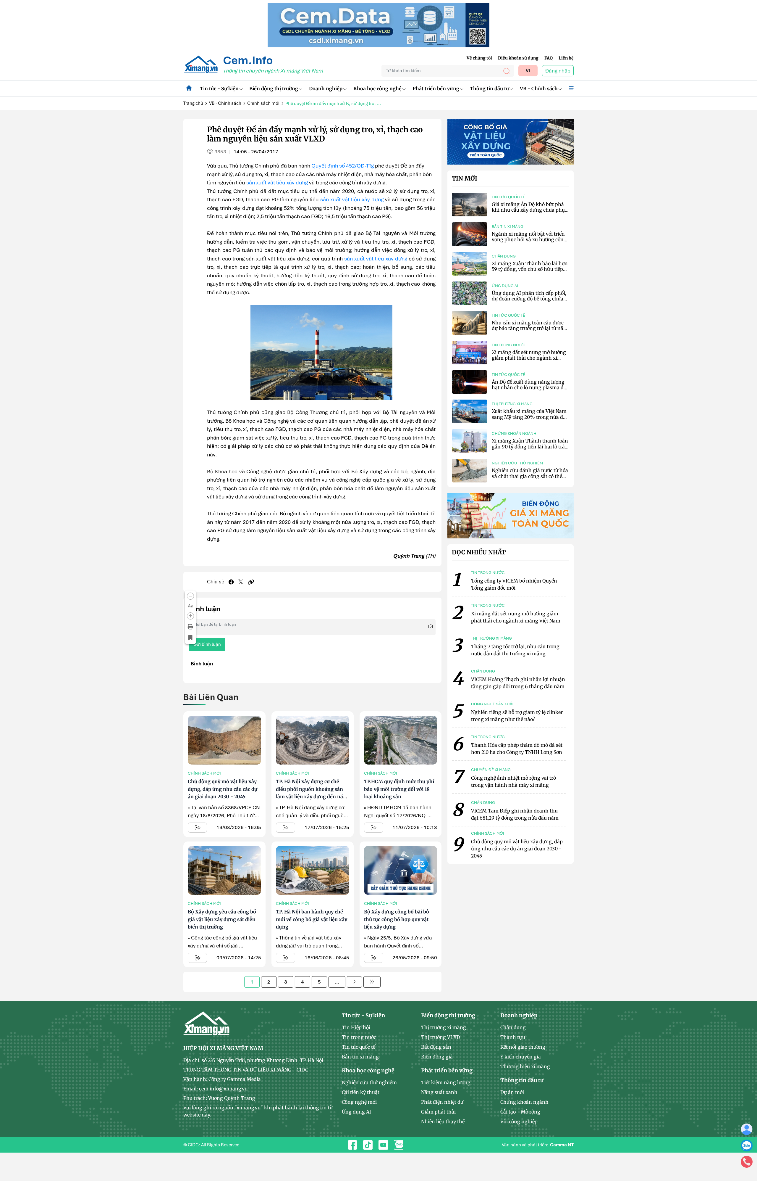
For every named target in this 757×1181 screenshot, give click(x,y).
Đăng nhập (557, 70)
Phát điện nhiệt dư (442, 1102)
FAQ (548, 58)
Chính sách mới (263, 103)
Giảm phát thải (438, 1112)
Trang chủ (193, 103)
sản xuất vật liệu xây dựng (277, 182)
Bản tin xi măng (507, 226)
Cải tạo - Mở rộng (520, 1112)
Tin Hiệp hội (356, 1027)
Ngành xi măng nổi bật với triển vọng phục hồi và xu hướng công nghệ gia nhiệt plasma (529, 239)
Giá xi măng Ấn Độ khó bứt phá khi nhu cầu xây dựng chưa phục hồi (529, 209)
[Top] (378, 24)
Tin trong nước (508, 344)
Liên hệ (566, 58)
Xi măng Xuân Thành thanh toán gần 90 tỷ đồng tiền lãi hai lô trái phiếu (530, 446)
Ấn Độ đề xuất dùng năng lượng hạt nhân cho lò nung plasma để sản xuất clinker (529, 387)
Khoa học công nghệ (377, 88)
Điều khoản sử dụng (518, 58)
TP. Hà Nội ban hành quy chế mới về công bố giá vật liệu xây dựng (311, 919)
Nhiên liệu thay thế (443, 1121)
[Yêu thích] (190, 638)
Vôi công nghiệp (519, 1121)
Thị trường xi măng (512, 403)
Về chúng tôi (479, 58)
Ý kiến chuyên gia (520, 1057)
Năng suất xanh (439, 1092)
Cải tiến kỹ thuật (360, 1092)
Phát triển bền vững (436, 88)
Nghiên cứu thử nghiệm (517, 463)
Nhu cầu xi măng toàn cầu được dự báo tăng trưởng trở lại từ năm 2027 (530, 328)
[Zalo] (747, 1145)
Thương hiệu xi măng (525, 1066)
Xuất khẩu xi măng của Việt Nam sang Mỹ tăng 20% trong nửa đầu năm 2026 (530, 416)
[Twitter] (240, 582)
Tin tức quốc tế (508, 196)
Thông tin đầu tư (489, 88)
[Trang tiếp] (354, 982)
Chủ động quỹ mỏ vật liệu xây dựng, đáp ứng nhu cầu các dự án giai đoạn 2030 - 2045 (222, 788)
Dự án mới (512, 1092)
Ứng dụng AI (505, 285)
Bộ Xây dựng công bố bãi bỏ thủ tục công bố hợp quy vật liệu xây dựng (396, 919)
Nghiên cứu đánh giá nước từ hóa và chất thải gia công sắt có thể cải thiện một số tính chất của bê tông (530, 478)
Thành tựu (512, 1037)
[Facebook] (231, 582)
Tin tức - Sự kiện (219, 88)
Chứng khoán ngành (514, 433)
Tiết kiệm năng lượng (445, 1082)
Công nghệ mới (359, 1102)
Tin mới (464, 178)
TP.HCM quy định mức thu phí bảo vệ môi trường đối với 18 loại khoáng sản (399, 788)
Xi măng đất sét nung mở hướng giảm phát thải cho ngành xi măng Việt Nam (529, 357)
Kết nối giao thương (522, 1047)
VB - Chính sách (539, 88)
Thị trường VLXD (440, 1037)
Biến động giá (437, 1057)
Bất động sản (436, 1047)
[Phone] (747, 1161)
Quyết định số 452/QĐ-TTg (342, 165)
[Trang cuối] (372, 982)
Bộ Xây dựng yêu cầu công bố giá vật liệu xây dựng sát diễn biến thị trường (222, 919)
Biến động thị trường (273, 88)
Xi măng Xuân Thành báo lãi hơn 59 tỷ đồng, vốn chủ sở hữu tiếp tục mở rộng (530, 269)
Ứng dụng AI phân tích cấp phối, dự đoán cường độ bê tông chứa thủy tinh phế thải (529, 298)
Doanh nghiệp (325, 88)
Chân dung (504, 256)
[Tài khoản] (747, 1129)
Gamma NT (562, 1145)
